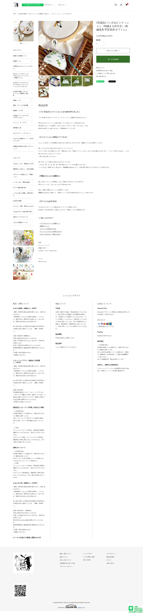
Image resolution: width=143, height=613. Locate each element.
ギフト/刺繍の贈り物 (19, 187)
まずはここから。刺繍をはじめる (23, 163)
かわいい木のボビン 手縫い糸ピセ (50, 234)
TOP (14, 14)
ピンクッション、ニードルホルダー (62, 14)
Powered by (61, 607)
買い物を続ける (101, 76)
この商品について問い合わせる (105, 73)
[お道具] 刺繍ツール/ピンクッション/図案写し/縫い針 (34, 14)
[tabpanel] (23, 31)
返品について (100, 67)
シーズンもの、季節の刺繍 (21, 182)
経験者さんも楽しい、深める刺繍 (23, 169)
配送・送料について (65, 553)
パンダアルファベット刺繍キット (50, 223)
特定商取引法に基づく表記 (104, 70)
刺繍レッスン (17, 100)
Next (90, 48)
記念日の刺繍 (17, 201)
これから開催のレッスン (20, 222)
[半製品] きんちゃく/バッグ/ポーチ (23, 67)
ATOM (88, 560)
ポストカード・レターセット (22, 133)
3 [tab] (25, 43)
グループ (61, 5)
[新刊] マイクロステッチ (20, 217)
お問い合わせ (110, 563)
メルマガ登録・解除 (89, 557)
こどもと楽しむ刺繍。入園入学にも (23, 194)
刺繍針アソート (44, 226)
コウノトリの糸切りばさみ (48, 229)
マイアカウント (111, 553)
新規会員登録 (110, 557)
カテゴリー (48, 5)
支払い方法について (65, 560)
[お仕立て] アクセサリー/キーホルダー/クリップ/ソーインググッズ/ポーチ (21, 84)
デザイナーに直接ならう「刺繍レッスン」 (23, 176)
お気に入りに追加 (111, 50)
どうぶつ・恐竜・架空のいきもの (23, 206)
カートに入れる (113, 59)
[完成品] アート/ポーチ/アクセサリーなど (21, 116)
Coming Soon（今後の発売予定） (23, 211)
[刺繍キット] (17, 61)
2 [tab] (23, 43)
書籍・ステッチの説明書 (20, 105)
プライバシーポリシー (66, 566)
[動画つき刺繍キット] (19, 56)
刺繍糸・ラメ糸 (18, 110)
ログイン (109, 560)
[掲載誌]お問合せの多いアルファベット (23, 148)
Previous (41, 48)
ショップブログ (87, 553)
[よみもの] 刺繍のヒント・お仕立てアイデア (23, 140)
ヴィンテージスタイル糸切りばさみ (51, 231)
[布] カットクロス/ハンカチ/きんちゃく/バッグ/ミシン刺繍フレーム (21, 75)
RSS (84, 560)
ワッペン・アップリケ (20, 122)
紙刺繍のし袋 (17, 127)
